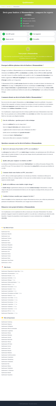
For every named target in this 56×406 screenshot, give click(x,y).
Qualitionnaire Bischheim (6, 335)
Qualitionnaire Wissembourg (7, 359)
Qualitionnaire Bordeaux (6, 249)
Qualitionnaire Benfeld (6, 372)
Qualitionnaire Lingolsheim (7, 330)
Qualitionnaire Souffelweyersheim (8, 355)
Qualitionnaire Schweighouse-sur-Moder (9, 293)
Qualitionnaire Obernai (6, 341)
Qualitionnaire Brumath (6, 275)
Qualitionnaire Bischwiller (6, 339)
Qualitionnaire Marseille (6, 233)
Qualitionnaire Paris (5, 231)
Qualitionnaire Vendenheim (7, 306)
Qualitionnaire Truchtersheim (7, 300)
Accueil (3, 6)
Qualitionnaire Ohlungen (6, 280)
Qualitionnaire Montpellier (6, 244)
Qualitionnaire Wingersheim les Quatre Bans (10, 271)
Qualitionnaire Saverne (6, 346)
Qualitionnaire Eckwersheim (7, 286)
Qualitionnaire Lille (5, 251)
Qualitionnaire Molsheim (6, 352)
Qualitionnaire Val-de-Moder (7, 297)
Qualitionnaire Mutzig (6, 366)
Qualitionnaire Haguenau (6, 324)
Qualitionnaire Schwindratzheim (8, 273)
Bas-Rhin (9, 6)
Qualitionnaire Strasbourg (6, 247)
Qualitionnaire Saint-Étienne (7, 260)
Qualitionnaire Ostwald (6, 337)
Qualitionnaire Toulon (6, 255)
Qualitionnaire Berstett (6, 284)
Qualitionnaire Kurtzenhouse (7, 302)
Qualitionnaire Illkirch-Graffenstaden (9, 328)
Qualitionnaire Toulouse (6, 238)
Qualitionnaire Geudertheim (7, 291)
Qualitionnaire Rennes (6, 253)
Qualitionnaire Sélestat (6, 332)
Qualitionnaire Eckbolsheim (7, 361)
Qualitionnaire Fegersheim (6, 374)
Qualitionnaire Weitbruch (6, 295)
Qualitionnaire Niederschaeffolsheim (9, 282)
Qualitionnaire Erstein (6, 348)
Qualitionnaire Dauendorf (6, 289)
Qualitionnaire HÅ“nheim (6, 344)
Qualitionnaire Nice (5, 240)
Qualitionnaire (28, 2)
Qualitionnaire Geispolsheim (7, 357)
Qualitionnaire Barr (5, 363)
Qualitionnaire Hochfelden (7, 277)
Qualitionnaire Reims (5, 258)
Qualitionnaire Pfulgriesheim (7, 313)
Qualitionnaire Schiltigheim (7, 326)
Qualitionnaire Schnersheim (7, 308)
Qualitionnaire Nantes (5, 242)
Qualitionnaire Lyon (5, 236)
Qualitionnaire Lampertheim (7, 304)
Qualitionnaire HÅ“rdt (6, 311)
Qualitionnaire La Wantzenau (7, 370)
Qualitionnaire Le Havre (6, 262)
